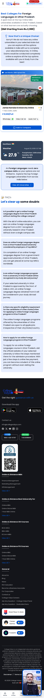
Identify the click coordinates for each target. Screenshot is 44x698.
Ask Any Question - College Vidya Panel (17, 601)
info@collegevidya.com (11, 424)
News (4, 582)
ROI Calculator (7, 585)
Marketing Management (11, 484)
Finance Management (10, 481)
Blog (3, 578)
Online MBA (6, 505)
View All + (6, 491)
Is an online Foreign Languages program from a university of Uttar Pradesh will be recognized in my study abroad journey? (20, 275)
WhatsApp (6, 119)
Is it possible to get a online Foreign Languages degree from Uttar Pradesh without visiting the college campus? (20, 213)
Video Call (19, 119)
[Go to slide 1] (18, 103)
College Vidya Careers (10, 598)
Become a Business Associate (13, 588)
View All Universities (20, 185)
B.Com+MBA (6, 534)
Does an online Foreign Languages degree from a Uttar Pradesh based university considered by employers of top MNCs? (21, 244)
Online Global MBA (9, 508)
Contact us (6, 594)
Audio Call (32, 119)
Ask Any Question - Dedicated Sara (15, 604)
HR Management (8, 487)
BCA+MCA (6, 528)
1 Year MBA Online (8, 512)
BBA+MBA (5, 531)
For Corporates (7, 591)
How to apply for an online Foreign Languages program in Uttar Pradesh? (19, 338)
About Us (5, 575)
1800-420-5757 (10, 438)
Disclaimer (8, 674)
